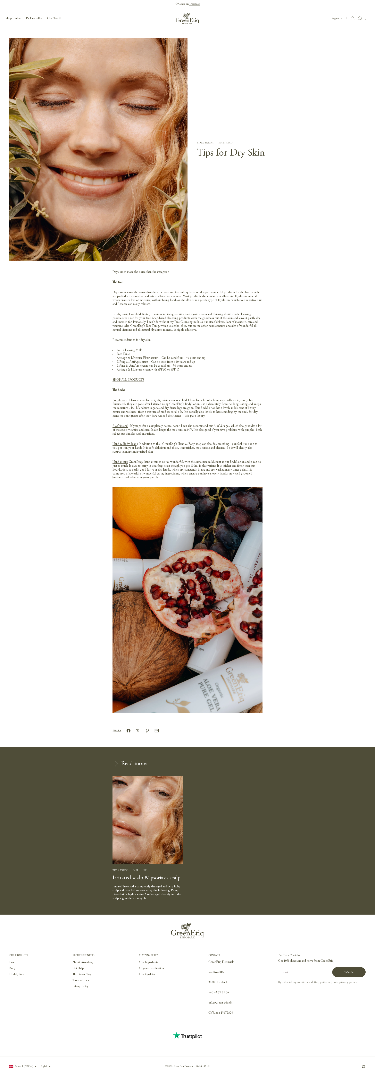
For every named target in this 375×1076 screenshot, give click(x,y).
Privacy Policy (80, 986)
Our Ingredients (148, 962)
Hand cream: (120, 462)
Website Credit (203, 1066)
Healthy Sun (16, 974)
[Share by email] (156, 730)
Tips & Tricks (205, 142)
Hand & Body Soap (124, 444)
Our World (54, 18)
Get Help (78, 968)
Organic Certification (151, 968)
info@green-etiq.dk (220, 1002)
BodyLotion (119, 400)
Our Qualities (147, 974)
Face (11, 962)
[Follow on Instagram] (364, 1066)
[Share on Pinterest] (147, 730)
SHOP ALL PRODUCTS (128, 379)
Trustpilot (194, 4)
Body (12, 968)
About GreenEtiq (82, 962)
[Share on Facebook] (128, 730)
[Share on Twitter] (138, 730)
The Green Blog (81, 974)
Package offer (34, 18)
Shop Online (13, 18)
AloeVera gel (120, 426)
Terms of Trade (80, 980)
